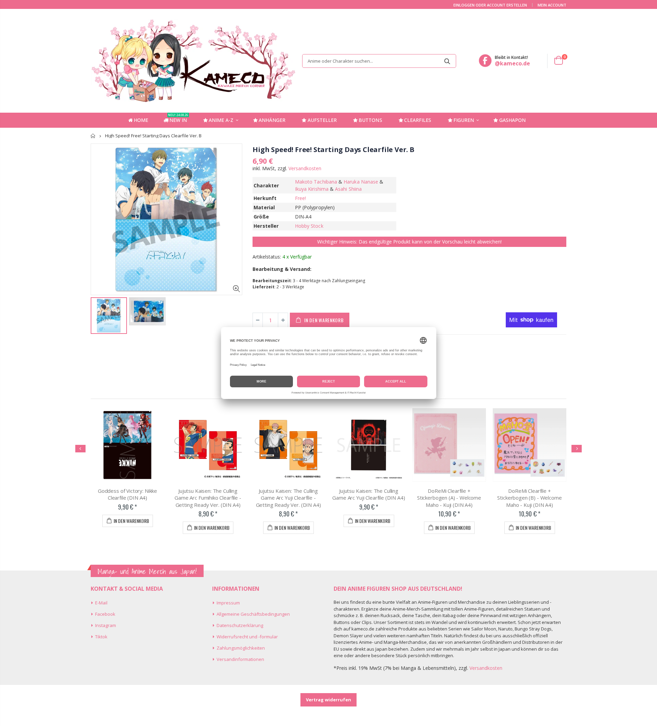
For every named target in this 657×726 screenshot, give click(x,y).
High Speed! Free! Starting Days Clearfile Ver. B (333, 149)
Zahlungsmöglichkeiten (241, 648)
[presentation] (80, 448)
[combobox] (379, 60)
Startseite (93, 136)
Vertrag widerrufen (328, 700)
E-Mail (101, 603)
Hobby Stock (309, 226)
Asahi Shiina (348, 189)
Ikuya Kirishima (311, 189)
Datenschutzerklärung (240, 625)
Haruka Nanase (361, 181)
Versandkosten (304, 168)
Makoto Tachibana (316, 181)
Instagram (105, 625)
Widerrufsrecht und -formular (247, 637)
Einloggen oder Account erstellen (490, 5)
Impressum (228, 603)
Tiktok (101, 637)
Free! (300, 198)
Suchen (447, 60)
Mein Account (552, 5)
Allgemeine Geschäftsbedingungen (253, 614)
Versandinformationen (240, 659)
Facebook (105, 614)
